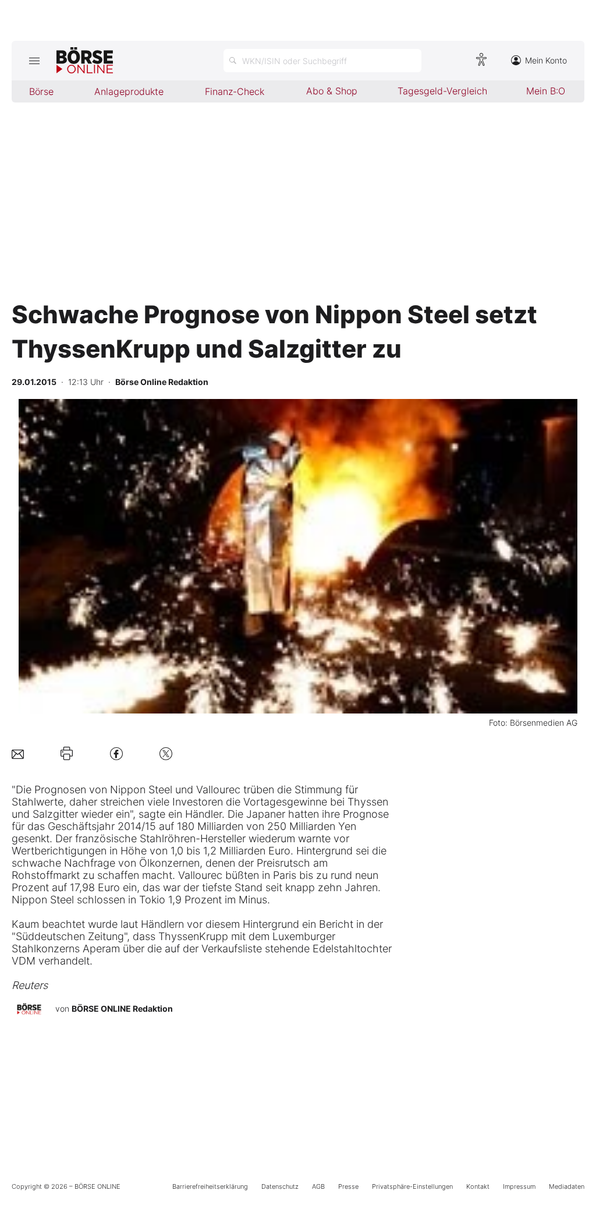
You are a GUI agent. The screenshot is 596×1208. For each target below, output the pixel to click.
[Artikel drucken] (67, 754)
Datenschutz (280, 1186)
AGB (318, 1186)
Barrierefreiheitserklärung (210, 1186)
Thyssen (367, 802)
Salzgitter (55, 814)
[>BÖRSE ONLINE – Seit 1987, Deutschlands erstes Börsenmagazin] (84, 60)
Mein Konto (546, 60)
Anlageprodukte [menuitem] (129, 91)
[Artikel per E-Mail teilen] (18, 753)
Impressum (519, 1186)
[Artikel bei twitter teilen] (165, 753)
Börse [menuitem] (41, 91)
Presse (348, 1186)
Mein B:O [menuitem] (545, 91)
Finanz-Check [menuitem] (234, 91)
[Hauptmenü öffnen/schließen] (34, 60)
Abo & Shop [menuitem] (331, 91)
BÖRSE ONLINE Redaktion (122, 1008)
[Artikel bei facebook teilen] (116, 753)
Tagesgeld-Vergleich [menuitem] (442, 91)
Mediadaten (566, 1186)
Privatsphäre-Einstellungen (412, 1186)
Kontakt (477, 1186)
